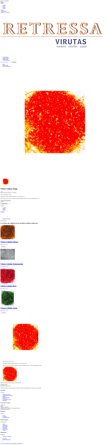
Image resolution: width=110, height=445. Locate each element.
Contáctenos (5, 428)
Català (4, 6)
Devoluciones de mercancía (8, 395)
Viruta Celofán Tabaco (9, 242)
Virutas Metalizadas (6, 60)
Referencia (2, 220)
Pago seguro (5, 427)
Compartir (4, 207)
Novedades (5, 416)
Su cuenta (2, 390)
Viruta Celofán (5, 59)
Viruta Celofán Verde (8, 308)
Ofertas (4, 415)
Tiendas (4, 430)
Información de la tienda (4, 409)
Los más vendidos (6, 417)
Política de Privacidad (7, 439)
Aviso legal (5, 424)
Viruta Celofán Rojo (8, 286)
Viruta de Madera (6, 58)
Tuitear (4, 208)
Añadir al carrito (4, 203)
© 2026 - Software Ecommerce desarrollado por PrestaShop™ (11, 443)
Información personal (6, 394)
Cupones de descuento (7, 399)
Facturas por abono (6, 397)
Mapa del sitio (5, 429)
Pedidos (4, 396)
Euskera (4, 8)
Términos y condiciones (7, 436)
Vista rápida (3, 246)
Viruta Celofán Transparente (11, 264)
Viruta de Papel (5, 57)
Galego (4, 7)
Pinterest (4, 209)
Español (4, 5)
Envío (4, 423)
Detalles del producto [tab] (6, 218)
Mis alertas (5, 400)
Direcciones (5, 398)
